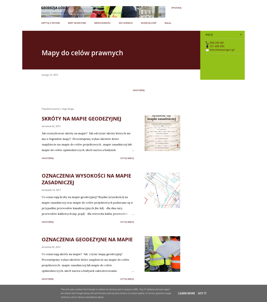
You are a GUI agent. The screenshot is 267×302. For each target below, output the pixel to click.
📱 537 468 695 (215, 46)
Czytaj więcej (127, 158)
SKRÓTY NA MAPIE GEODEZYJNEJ (81, 118)
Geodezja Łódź (54, 7)
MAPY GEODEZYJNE (77, 23)
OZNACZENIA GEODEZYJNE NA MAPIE (87, 239)
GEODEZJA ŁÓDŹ (148, 23)
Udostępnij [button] (139, 90)
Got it (202, 293)
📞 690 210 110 (215, 42)
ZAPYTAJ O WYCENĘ (50, 23)
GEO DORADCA (126, 23)
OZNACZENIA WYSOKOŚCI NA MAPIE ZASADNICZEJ (86, 179)
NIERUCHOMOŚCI (102, 23)
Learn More (186, 293)
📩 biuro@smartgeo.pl (220, 49)
